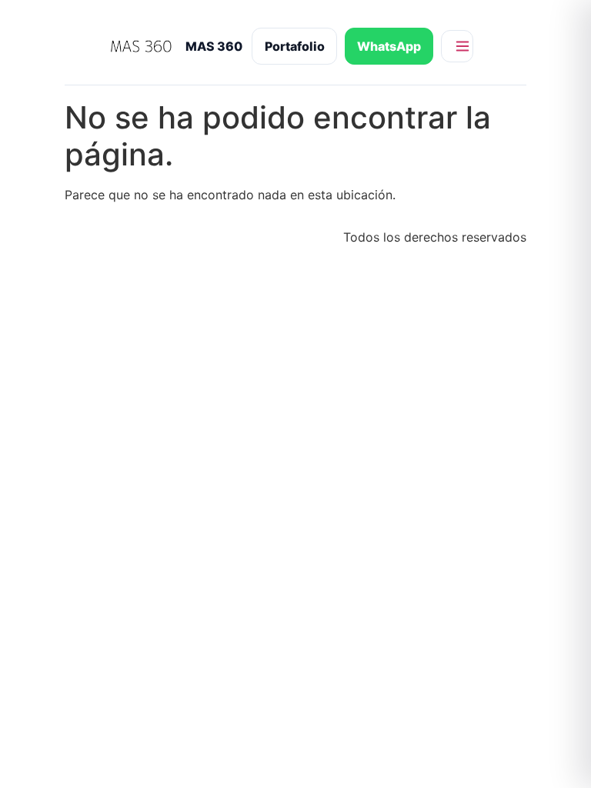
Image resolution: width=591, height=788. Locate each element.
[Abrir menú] (457, 46)
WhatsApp (389, 46)
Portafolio (295, 46)
